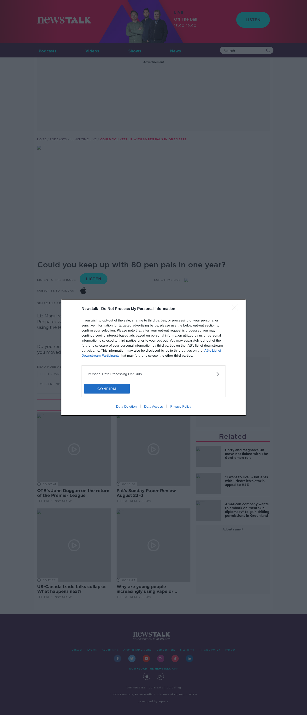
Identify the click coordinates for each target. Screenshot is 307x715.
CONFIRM (107, 389)
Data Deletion (126, 406)
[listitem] (153, 374)
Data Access (153, 406)
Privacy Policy (180, 406)
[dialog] (153, 358)
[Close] (236, 309)
